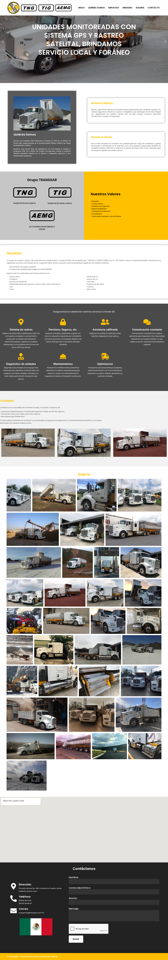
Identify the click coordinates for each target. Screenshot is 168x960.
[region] (84, 41)
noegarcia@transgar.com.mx (31, 912)
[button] (3, 41)
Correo (23, 909)
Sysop (54, 956)
